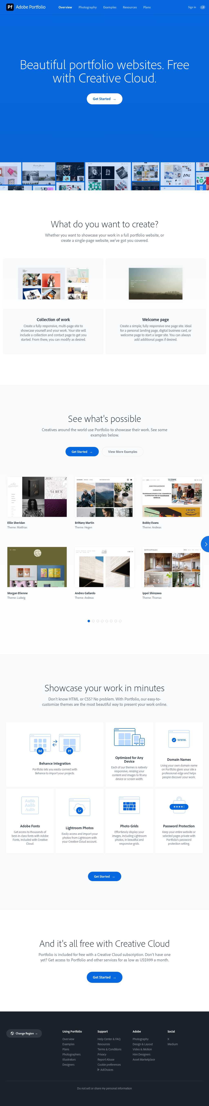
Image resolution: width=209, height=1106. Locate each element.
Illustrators (69, 1059)
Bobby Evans (150, 523)
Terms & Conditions (109, 1049)
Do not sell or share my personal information (104, 1088)
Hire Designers (141, 1054)
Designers (68, 1065)
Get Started (102, 98)
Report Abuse (106, 1059)
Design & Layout (143, 1044)
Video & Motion (142, 1049)
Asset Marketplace (144, 1059)
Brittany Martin (84, 523)
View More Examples (122, 452)
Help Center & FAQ (109, 1039)
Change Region (26, 1033)
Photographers (71, 1054)
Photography (88, 7)
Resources (130, 7)
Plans (147, 7)
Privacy (102, 1054)
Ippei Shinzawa (151, 593)
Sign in (192, 7)
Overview (65, 7)
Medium (173, 1044)
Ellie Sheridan (16, 523)
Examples (109, 7)
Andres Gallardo (85, 593)
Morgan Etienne (17, 593)
